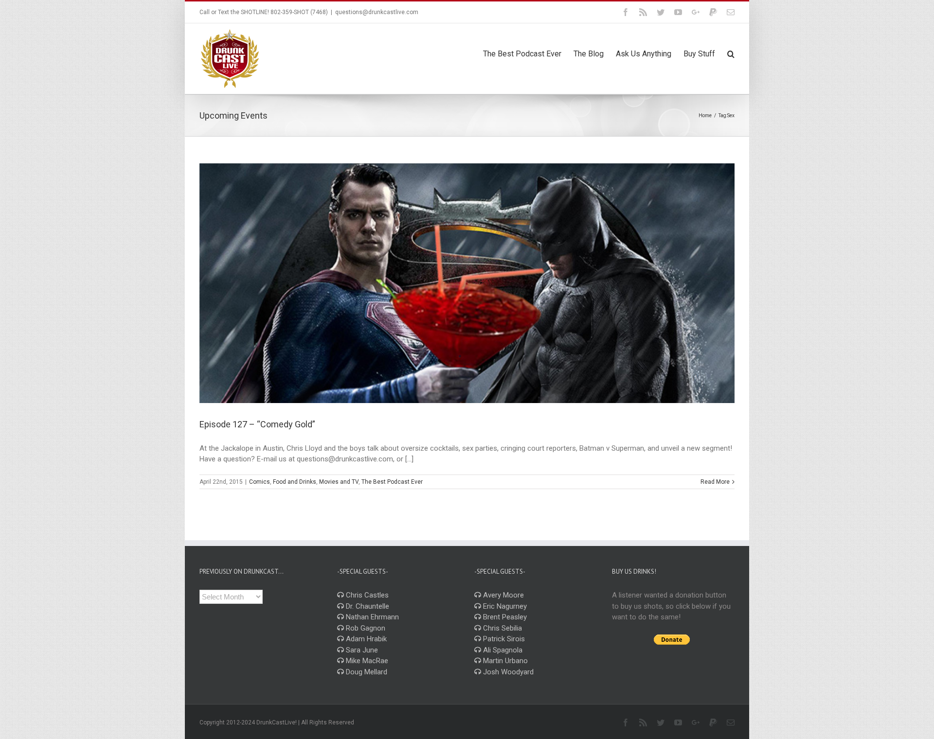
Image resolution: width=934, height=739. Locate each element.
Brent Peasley (504, 617)
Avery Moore (502, 595)
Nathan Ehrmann (371, 617)
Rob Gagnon (364, 628)
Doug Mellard (365, 672)
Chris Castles (366, 595)
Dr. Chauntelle (366, 606)
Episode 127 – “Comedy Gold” (257, 424)
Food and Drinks (294, 481)
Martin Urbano (504, 660)
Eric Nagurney (504, 606)
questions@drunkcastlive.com (376, 12)
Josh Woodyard (507, 672)
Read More (715, 481)
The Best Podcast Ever (392, 481)
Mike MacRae (366, 660)
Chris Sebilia (501, 628)
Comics (259, 481)
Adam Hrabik (365, 638)
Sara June (361, 650)
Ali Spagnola (501, 650)
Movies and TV (339, 481)
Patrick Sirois (503, 638)
